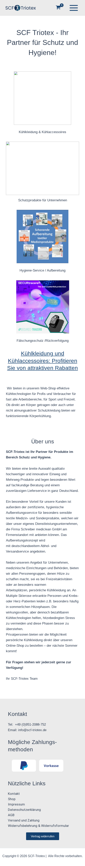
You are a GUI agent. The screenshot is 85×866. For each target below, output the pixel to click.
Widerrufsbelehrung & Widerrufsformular (38, 826)
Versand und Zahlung (24, 820)
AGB (11, 815)
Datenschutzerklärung (24, 810)
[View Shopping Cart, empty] (58, 8)
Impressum (16, 804)
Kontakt (14, 794)
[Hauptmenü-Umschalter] (73, 8)
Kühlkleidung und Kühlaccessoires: (42, 360)
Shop (11, 799)
